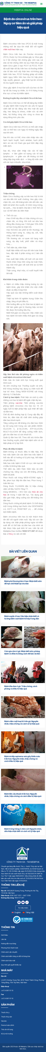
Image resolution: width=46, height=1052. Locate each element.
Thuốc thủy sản (6, 1017)
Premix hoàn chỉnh (7, 1025)
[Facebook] (19, 902)
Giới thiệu (4, 935)
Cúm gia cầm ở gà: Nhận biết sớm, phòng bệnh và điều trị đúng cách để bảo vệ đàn (22, 652)
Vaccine (4, 1021)
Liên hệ (3, 939)
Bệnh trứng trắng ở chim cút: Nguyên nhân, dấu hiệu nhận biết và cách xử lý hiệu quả (23, 830)
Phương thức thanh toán (9, 948)
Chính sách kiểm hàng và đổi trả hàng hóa (15, 956)
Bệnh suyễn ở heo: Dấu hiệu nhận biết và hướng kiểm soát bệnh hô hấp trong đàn (21, 617)
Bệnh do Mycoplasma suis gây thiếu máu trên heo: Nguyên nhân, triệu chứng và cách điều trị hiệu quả (22, 758)
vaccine (19, 403)
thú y (11, 534)
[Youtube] (23, 902)
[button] (41, 3)
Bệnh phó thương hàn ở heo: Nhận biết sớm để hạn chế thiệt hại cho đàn (23, 582)
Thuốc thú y (5, 1012)
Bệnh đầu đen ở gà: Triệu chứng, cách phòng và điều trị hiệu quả (20, 687)
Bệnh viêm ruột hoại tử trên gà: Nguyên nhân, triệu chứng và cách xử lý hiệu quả (21, 722)
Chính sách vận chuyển (9, 952)
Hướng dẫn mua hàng (8, 944)
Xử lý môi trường (7, 1034)
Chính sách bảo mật (8, 961)
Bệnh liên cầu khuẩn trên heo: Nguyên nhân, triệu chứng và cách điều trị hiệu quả (22, 795)
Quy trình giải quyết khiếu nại (11, 965)
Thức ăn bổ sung (7, 1029)
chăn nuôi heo (9, 49)
